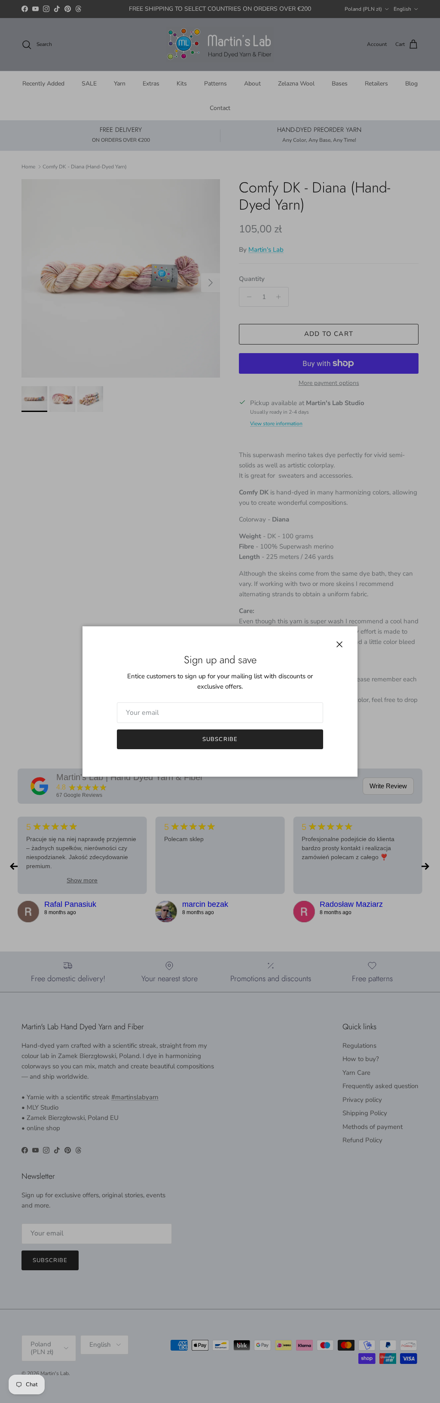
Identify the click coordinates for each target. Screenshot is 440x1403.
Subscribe (219, 739)
